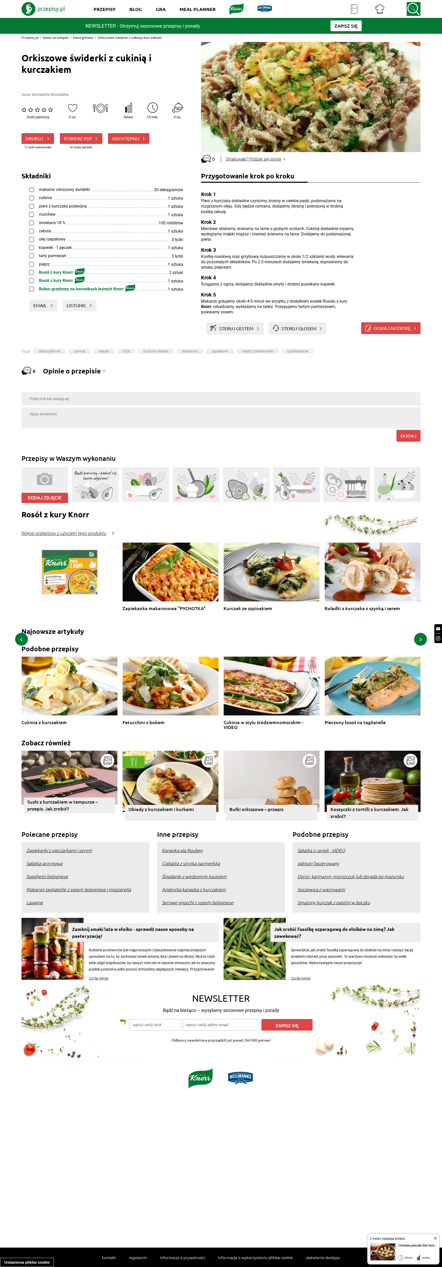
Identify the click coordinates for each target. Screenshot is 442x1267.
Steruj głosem (298, 328)
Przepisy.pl (30, 37)
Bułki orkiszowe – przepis (256, 809)
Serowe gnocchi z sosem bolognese (197, 902)
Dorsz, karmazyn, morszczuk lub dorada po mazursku (350, 876)
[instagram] (438, 638)
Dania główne (83, 37)
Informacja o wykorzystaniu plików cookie (255, 1257)
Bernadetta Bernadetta (50, 95)
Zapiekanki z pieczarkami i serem (59, 850)
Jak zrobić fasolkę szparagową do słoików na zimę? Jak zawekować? (334, 932)
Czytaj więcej (98, 978)
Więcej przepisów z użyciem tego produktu (63, 533)
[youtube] (438, 629)
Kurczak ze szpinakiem (248, 608)
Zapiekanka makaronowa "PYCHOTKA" (164, 608)
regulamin (138, 1257)
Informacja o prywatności (182, 1257)
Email (40, 305)
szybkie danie (297, 351)
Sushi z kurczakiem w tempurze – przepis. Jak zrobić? (62, 805)
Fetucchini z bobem (143, 722)
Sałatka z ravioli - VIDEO (321, 850)
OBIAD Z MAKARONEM (257, 351)
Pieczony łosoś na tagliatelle (355, 722)
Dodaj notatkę (392, 328)
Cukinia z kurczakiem (44, 722)
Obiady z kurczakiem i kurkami (161, 809)
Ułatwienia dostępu (323, 1257)
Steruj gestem (236, 328)
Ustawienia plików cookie (27, 1262)
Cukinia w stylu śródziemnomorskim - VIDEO (263, 725)
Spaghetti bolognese (47, 876)
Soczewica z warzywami (321, 889)
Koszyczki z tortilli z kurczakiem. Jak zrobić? (369, 812)
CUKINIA (79, 351)
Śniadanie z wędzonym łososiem (194, 876)
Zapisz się (287, 1025)
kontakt (109, 1257)
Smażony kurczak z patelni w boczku (333, 902)
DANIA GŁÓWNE (49, 351)
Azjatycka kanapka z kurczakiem (194, 889)
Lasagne (34, 902)
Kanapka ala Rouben (182, 850)
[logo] (43, 9)
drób (126, 351)
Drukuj (35, 138)
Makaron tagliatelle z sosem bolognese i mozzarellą (78, 889)
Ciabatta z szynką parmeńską (191, 863)
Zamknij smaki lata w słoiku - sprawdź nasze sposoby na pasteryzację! (133, 932)
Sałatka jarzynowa (44, 863)
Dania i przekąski (56, 37)
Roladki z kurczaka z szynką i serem (362, 608)
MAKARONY (190, 351)
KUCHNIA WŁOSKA (155, 351)
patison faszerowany (318, 863)
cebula (103, 351)
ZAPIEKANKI (220, 351)
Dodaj (408, 435)
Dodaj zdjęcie (45, 497)
